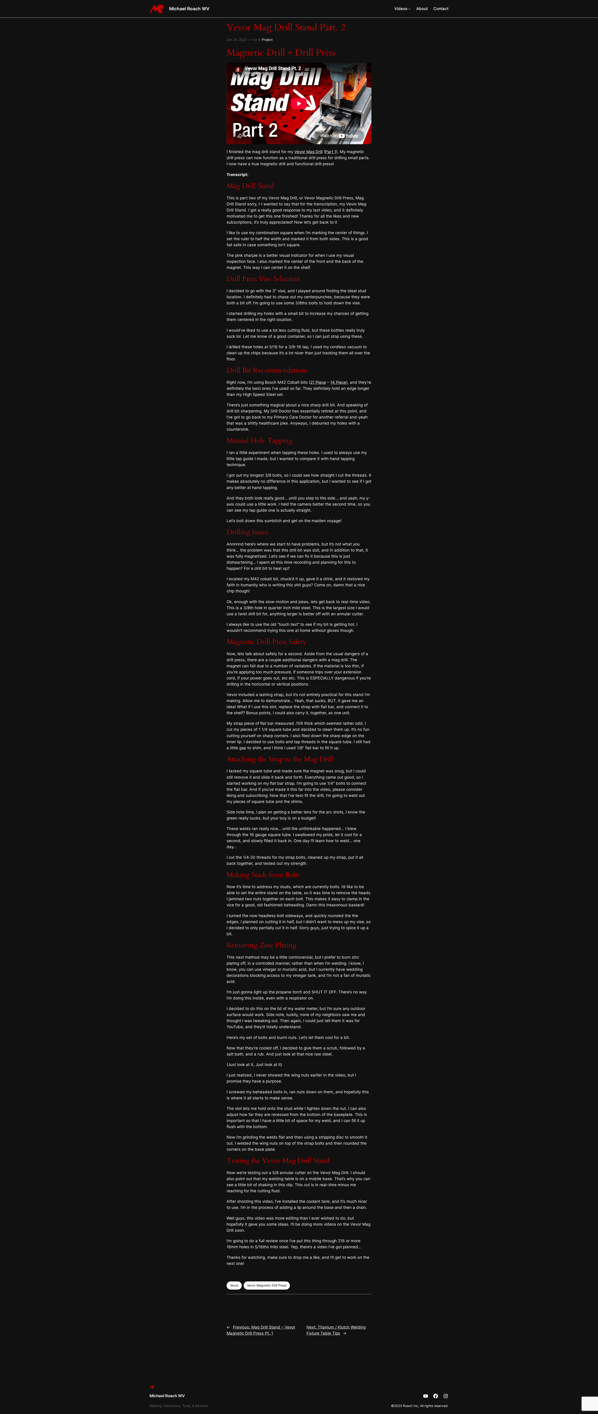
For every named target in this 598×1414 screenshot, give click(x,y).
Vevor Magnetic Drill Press (267, 1285)
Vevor (234, 1285)
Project (267, 40)
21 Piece (318, 382)
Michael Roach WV (189, 8)
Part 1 (330, 151)
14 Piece (338, 382)
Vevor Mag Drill (308, 151)
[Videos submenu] (409, 8)
